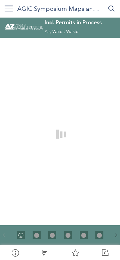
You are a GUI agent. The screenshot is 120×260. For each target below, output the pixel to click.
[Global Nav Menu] (8, 8)
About (15, 252)
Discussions (45, 252)
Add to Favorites (75, 252)
